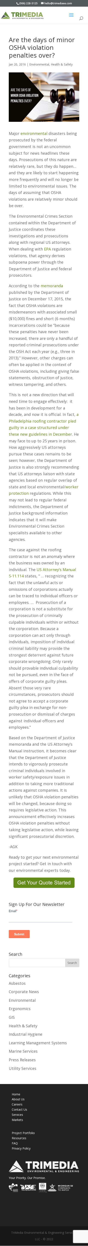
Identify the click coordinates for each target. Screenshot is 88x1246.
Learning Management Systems (38, 1042)
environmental (34, 133)
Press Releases (22, 1059)
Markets (17, 1120)
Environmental (39, 64)
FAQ (15, 1143)
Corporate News (24, 991)
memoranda (52, 285)
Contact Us (19, 1109)
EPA (47, 249)
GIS (12, 1017)
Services (17, 1115)
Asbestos (17, 983)
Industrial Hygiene (25, 1034)
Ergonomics (20, 1008)
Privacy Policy (21, 1148)
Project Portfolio (23, 1133)
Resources (19, 1138)
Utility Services (22, 1068)
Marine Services (23, 1051)
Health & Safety (62, 64)
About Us (18, 1099)
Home (16, 1094)
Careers (17, 1104)
